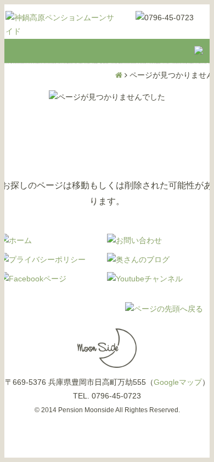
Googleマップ (178, 382)
